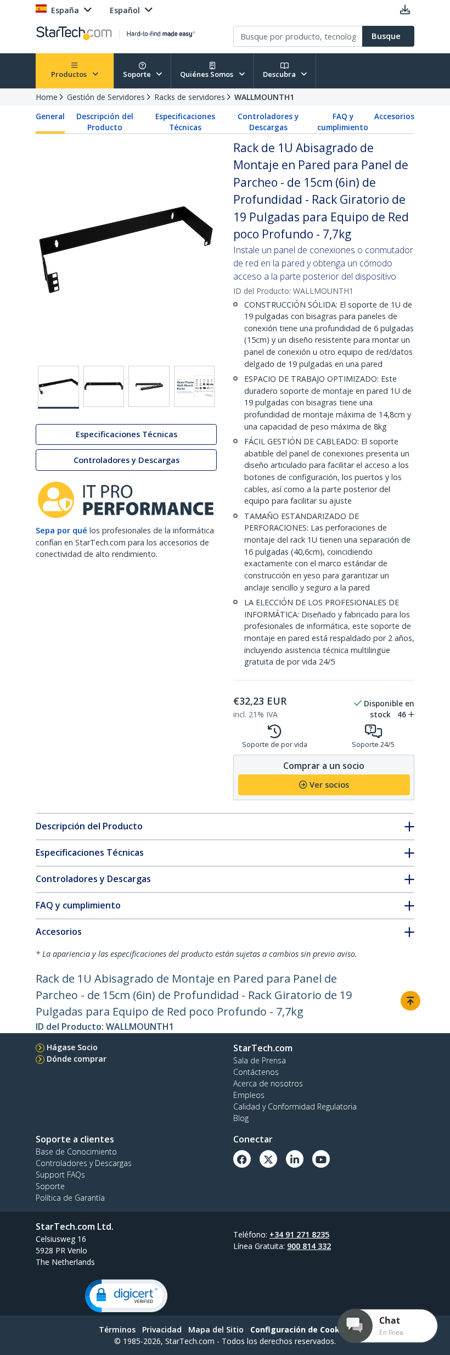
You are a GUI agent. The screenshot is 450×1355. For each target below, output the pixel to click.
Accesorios (394, 116)
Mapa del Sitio (216, 1329)
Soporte (138, 74)
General (50, 116)
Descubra (280, 74)
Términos (117, 1329)
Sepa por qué (61, 530)
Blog (241, 1118)
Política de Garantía (70, 1197)
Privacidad (162, 1329)
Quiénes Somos (207, 74)
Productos (69, 74)
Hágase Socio (72, 1047)
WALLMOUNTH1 (264, 97)
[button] (126, 1295)
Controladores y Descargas (268, 121)
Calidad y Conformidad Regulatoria (295, 1106)
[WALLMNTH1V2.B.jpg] (104, 386)
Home (47, 97)
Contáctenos (256, 1072)
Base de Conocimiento (76, 1151)
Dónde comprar (76, 1058)
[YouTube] (321, 1159)
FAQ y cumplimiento (342, 121)
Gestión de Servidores (106, 97)
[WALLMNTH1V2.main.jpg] (58, 387)
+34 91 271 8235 (299, 1234)
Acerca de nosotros (268, 1083)
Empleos (249, 1095)
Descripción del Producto (104, 121)
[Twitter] (268, 1159)
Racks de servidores (189, 97)
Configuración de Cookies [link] (300, 1329)
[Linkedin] (294, 1159)
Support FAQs (60, 1174)
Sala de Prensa (259, 1060)
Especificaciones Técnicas (185, 121)
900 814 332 (309, 1246)
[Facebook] (242, 1159)
